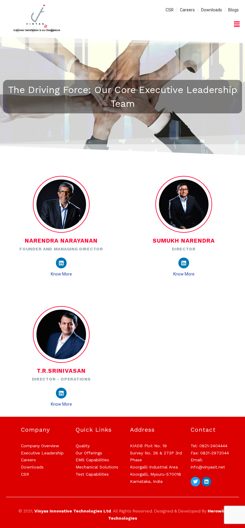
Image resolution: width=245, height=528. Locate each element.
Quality (83, 445)
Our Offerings (89, 453)
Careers (28, 459)
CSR (25, 474)
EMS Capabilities (92, 459)
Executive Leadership (42, 453)
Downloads (32, 467)
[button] (237, 24)
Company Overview (40, 445)
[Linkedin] (61, 263)
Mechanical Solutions (97, 467)
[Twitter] (195, 481)
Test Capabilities (92, 474)
